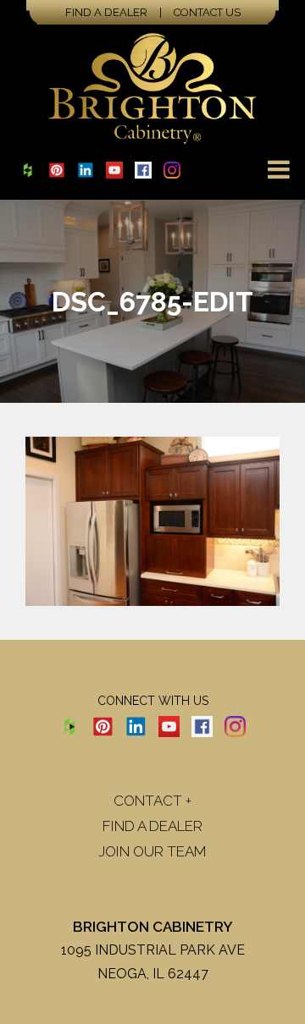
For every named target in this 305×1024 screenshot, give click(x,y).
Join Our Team (152, 851)
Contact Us (207, 12)
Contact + (152, 800)
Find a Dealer (106, 12)
